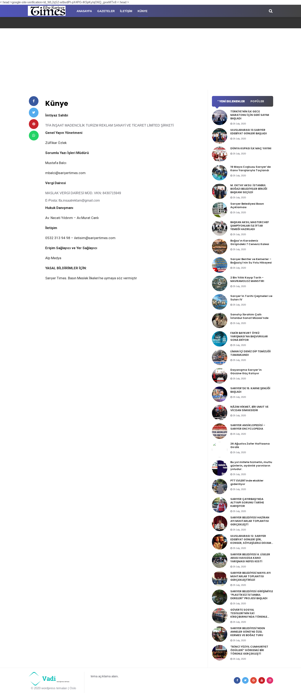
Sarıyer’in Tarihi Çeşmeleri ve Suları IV (251, 297)
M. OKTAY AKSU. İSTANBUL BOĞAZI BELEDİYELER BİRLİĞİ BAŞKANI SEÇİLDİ (248, 188)
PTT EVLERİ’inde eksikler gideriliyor (247, 482)
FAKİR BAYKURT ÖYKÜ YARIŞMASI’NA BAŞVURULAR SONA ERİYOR (249, 336)
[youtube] (261, 680)
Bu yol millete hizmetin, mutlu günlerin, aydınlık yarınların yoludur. (251, 465)
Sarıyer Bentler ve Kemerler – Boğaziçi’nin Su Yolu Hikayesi (251, 261)
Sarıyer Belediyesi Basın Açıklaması (247, 205)
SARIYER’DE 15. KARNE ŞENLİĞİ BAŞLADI (250, 390)
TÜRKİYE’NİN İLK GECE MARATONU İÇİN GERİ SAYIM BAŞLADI (249, 115)
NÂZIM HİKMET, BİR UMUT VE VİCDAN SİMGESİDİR (249, 408)
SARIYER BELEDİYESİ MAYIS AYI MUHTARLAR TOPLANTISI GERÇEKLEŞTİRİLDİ (250, 576)
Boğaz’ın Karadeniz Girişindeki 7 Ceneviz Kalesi (249, 242)
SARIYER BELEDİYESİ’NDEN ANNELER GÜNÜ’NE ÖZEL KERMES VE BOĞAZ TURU (247, 631)
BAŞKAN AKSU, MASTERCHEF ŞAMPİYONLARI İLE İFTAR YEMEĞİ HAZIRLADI (249, 225)
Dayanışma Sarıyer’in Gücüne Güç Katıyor (246, 371)
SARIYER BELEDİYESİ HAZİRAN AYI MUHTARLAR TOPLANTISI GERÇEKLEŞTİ (249, 521)
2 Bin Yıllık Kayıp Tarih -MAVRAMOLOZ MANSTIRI (247, 279)
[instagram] (270, 680)
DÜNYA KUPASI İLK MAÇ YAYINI (250, 148)
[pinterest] (33, 124)
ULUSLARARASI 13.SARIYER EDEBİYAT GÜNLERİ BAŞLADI (248, 131)
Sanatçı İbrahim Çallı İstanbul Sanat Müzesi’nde (249, 316)
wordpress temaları (54, 688)
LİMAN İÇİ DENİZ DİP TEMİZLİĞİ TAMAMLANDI (250, 353)
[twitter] (33, 112)
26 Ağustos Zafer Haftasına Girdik (250, 445)
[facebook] (33, 101)
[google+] (253, 680)
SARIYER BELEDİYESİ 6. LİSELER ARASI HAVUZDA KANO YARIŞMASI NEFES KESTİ (250, 557)
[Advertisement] (150, 59)
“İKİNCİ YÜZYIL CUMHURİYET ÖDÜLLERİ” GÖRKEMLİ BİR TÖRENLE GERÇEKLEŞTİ (249, 650)
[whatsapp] (34, 135)
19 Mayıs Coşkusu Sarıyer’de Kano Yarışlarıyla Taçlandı (250, 168)
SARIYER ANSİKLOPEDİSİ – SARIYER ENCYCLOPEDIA (247, 427)
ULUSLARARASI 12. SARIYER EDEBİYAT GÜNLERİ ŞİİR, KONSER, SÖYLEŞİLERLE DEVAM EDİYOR (250, 541)
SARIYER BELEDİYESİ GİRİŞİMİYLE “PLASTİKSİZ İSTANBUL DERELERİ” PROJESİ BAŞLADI (251, 594)
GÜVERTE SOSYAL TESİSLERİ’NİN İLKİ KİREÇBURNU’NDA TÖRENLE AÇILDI (248, 615)
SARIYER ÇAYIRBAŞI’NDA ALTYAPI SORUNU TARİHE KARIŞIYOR (247, 502)
